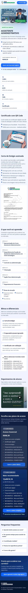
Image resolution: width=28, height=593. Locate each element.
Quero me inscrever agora (11, 65)
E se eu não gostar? (9, 550)
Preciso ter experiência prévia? (13, 546)
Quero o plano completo (14, 510)
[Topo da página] (8, 3)
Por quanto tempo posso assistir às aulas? (13, 535)
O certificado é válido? (10, 541)
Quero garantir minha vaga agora (14, 574)
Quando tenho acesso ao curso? (13, 530)
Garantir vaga (22, 2)
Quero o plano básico (13, 464)
